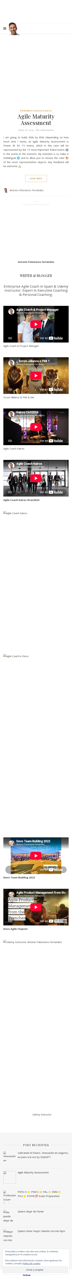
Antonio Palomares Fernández (27, 190)
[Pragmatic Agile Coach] (13, 28)
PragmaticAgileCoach (36, 110)
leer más (36, 178)
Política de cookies (31, 1263)
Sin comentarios (45, 130)
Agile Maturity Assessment (36, 119)
